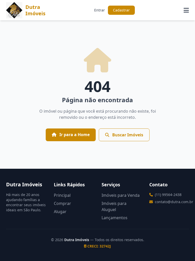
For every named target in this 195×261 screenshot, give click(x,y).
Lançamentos (114, 217)
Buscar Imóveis (127, 135)
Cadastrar (121, 10)
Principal (62, 195)
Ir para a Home (74, 134)
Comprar (62, 203)
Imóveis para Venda (121, 195)
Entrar (99, 10)
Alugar (60, 211)
